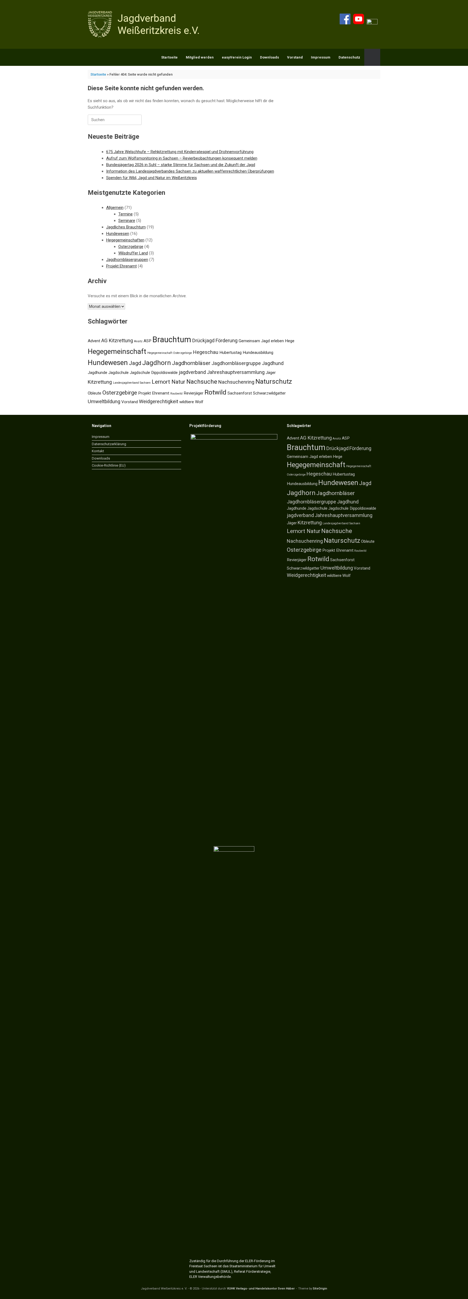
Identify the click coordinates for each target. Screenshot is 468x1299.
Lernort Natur (168, 382)
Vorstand (295, 57)
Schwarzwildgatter (269, 393)
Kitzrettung (100, 382)
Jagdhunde (97, 372)
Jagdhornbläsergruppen (127, 259)
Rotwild (215, 392)
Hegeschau (205, 352)
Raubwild (176, 393)
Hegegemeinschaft (117, 351)
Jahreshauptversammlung (236, 372)
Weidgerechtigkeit (158, 401)
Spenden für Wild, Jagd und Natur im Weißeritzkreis (151, 177)
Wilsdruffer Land (133, 253)
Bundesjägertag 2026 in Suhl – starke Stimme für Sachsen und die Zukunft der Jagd (180, 164)
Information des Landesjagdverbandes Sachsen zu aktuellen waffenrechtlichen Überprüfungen (190, 171)
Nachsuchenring (236, 382)
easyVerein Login (237, 57)
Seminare (126, 220)
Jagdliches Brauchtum (126, 227)
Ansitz (138, 341)
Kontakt (98, 451)
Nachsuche (201, 381)
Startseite (169, 57)
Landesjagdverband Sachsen (132, 382)
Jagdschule (118, 372)
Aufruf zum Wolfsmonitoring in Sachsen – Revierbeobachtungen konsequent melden (181, 158)
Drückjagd (203, 340)
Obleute (94, 393)
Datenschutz (349, 57)
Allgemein (114, 207)
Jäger (271, 372)
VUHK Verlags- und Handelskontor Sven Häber (261, 1288)
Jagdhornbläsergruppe (236, 363)
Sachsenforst (239, 393)
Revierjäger (193, 393)
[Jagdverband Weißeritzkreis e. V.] (145, 24)
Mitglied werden (200, 57)
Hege (289, 340)
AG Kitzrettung (117, 340)
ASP (147, 340)
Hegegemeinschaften (125, 240)
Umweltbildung (104, 401)
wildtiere (186, 401)
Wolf (199, 401)
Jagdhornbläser (191, 363)
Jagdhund (273, 363)
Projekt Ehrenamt (121, 266)
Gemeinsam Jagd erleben (261, 340)
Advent (94, 340)
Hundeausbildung (258, 352)
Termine (125, 214)
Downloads (269, 57)
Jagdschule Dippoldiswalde (154, 372)
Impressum (320, 57)
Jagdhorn (156, 363)
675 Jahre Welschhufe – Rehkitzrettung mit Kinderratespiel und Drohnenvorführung (179, 151)
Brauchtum (171, 339)
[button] (372, 57)
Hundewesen (117, 233)
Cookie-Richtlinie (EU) (109, 465)
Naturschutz (273, 381)
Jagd (135, 363)
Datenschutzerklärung (109, 444)
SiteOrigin (320, 1288)
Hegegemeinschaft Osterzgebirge (169, 353)
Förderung (227, 340)
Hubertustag (230, 352)
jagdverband (192, 372)
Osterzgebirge (130, 246)
